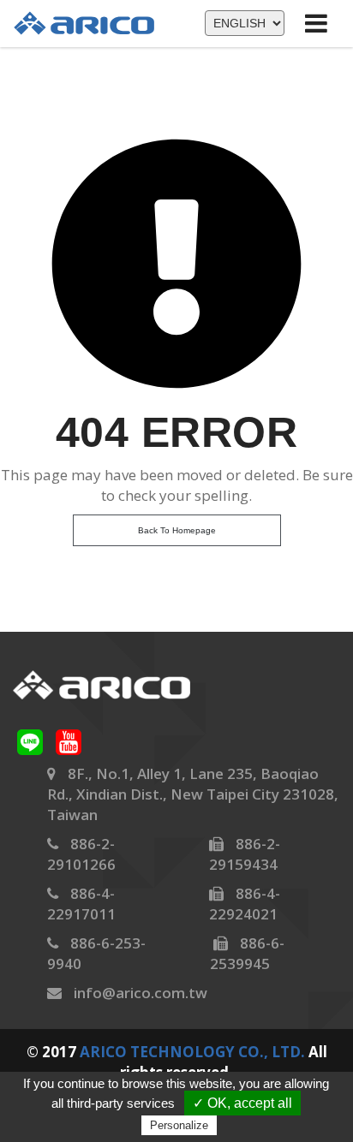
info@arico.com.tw (140, 992)
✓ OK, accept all (242, 1103)
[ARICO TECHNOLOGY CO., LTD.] (92, 23)
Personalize (179, 1125)
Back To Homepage (177, 530)
